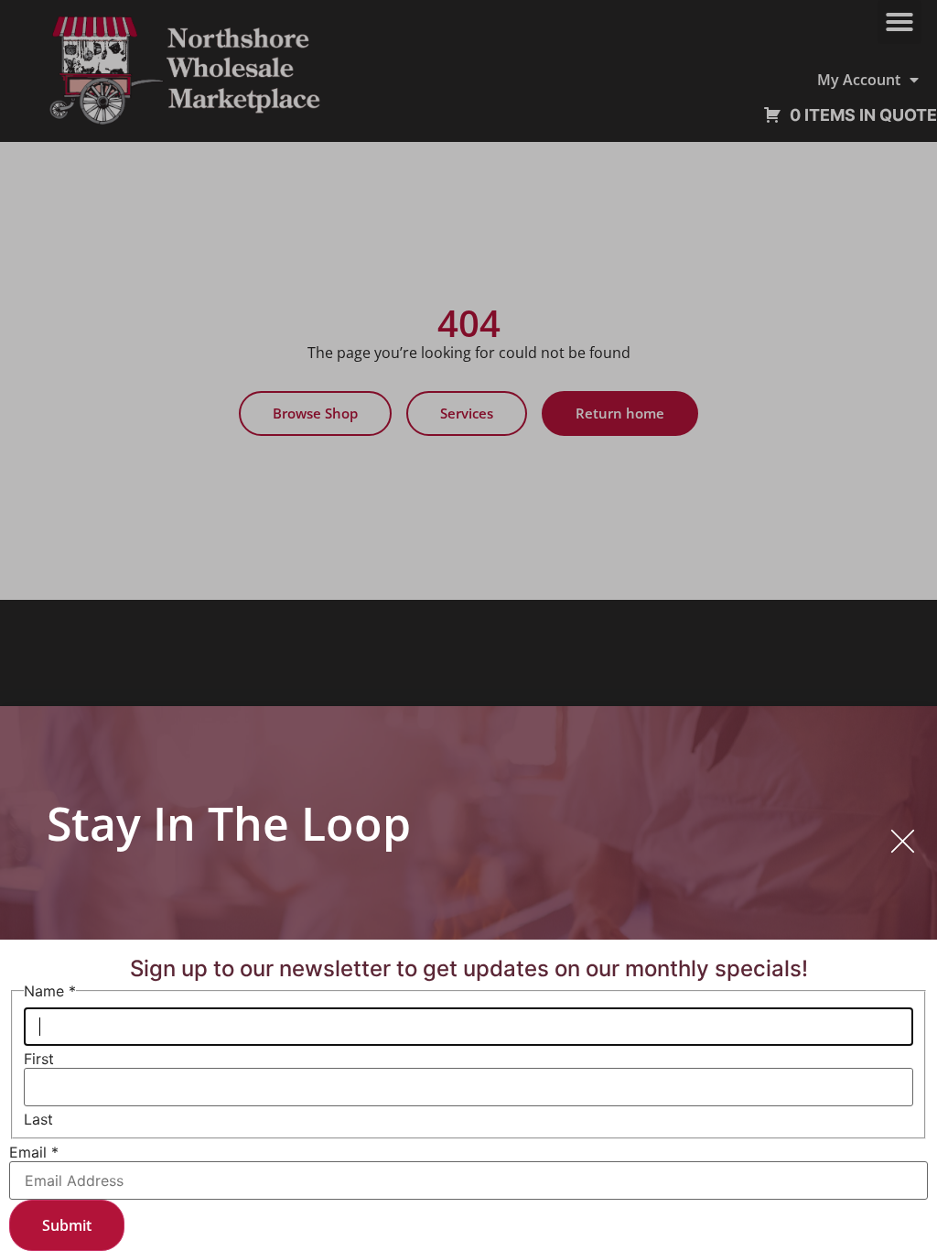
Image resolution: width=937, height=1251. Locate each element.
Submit (67, 1225)
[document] (468, 625)
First (39, 1058)
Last (38, 1119)
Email (34, 1152)
